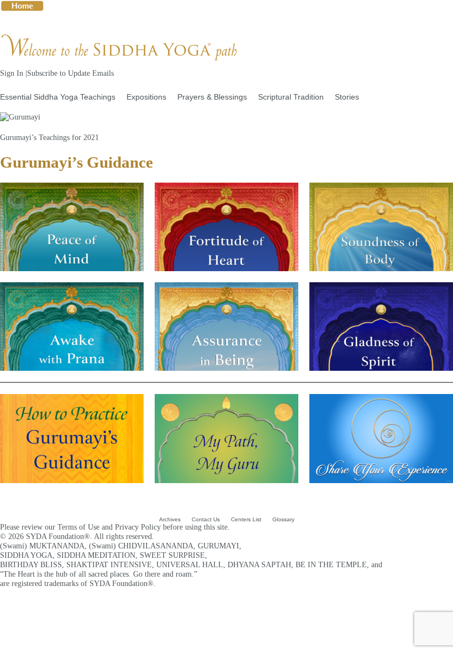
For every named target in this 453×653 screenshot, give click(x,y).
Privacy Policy (138, 526)
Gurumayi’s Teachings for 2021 (49, 137)
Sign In (11, 73)
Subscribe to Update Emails (70, 73)
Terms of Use (78, 526)
